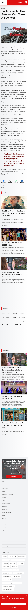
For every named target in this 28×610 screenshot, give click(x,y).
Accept (13, 604)
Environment (4, 506)
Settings (14, 607)
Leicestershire (7, 579)
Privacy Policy (15, 600)
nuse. (3, 8)
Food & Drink (5, 509)
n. (3, 2)
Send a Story (5, 546)
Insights (3, 515)
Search (3, 537)
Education (17, 576)
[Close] (26, 596)
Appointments (5, 488)
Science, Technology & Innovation (12, 583)
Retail (5, 563)
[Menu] (25, 2)
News (3, 521)
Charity (3, 500)
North (21, 563)
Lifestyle (4, 518)
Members (4, 549)
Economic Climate (6, 503)
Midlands (13, 556)
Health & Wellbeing (6, 512)
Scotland (22, 556)
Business (4, 497)
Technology (4, 530)
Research (4, 524)
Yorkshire (6, 560)
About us (4, 533)
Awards (3, 491)
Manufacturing (19, 573)
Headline (6, 566)
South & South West (18, 560)
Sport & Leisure (5, 527)
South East (6, 569)
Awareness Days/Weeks (7, 494)
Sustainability (7, 576)
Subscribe (4, 540)
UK (4, 556)
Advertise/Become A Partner (8, 543)
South (13, 563)
